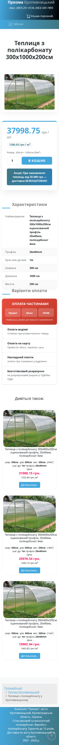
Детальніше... (29, 485)
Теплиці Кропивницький (23, 692)
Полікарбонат (13, 688)
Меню (18, 24)
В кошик (37, 160)
